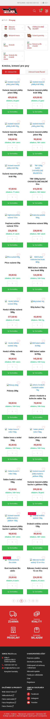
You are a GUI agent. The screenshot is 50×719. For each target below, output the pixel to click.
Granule (11, 45)
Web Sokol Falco (8, 692)
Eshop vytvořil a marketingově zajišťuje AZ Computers (25, 716)
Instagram (35, 698)
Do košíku (13, 112)
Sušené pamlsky (38, 35)
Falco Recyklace (8, 703)
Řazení (42, 72)
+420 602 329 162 (10, 665)
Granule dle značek (13, 56)
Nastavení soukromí (26, 714)
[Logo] (10, 10)
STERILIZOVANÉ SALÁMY (38, 28)
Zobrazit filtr (12, 72)
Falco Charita (7, 706)
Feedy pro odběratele (35, 675)
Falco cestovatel (8, 699)
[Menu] (46, 11)
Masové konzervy (12, 28)
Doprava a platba (33, 658)
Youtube (34, 702)
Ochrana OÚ (41, 714)
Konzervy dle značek (37, 45)
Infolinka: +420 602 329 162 (28, 3)
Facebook (35, 694)
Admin (13, 714)
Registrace (31, 682)
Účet (28, 679)
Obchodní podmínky (34, 662)
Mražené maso (14, 35)
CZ (46, 3)
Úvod (5, 20)
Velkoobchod (7, 695)
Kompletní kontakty (11, 672)
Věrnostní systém (33, 671)
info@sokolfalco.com (12, 668)
